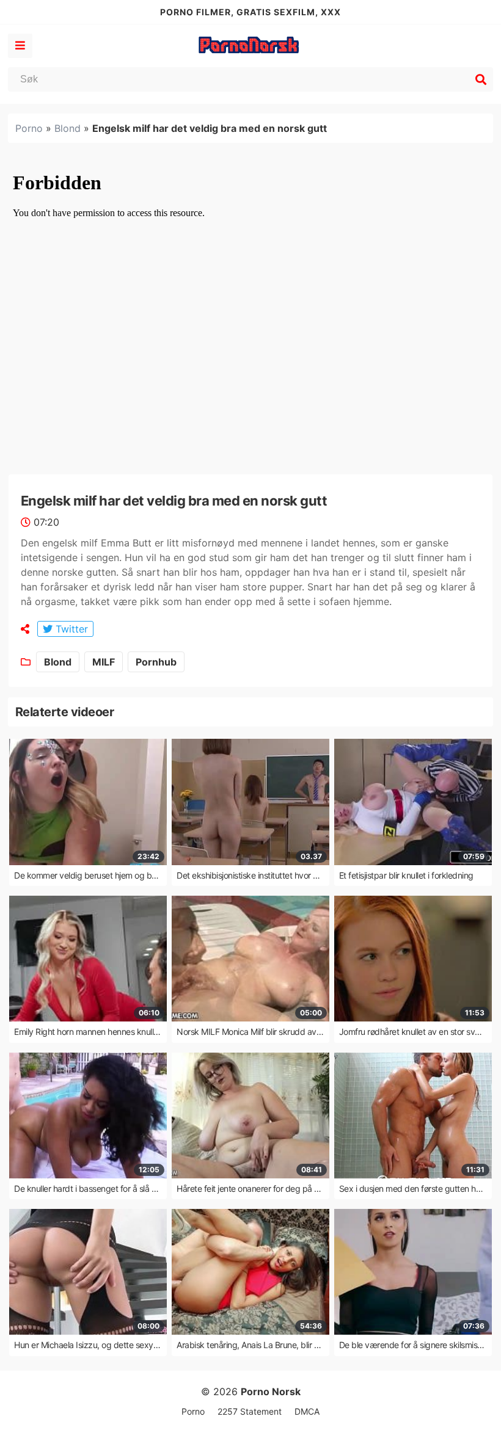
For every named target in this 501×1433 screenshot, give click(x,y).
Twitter (70, 629)
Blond (67, 128)
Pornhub (156, 662)
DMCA (307, 1411)
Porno (29, 128)
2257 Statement (250, 1411)
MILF (103, 662)
